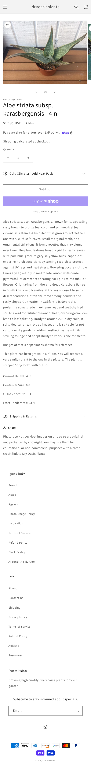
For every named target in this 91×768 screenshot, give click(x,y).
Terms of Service (19, 533)
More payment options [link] (46, 211)
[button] (5, 6)
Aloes (12, 495)
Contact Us (15, 598)
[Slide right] (54, 91)
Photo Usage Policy (21, 514)
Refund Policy (17, 636)
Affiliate (13, 646)
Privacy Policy (17, 617)
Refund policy (17, 542)
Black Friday (16, 552)
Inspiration (16, 523)
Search (13, 485)
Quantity (8, 149)
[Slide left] (36, 91)
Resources (15, 655)
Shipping (14, 607)
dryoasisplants (49, 760)
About (12, 588)
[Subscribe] (77, 711)
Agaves (13, 504)
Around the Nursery (22, 562)
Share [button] (12, 428)
